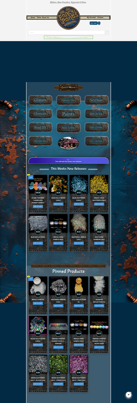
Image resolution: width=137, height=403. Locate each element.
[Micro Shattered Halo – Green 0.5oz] (58, 364)
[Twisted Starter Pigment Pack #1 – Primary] (58, 324)
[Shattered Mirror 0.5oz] (58, 285)
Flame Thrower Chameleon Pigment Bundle (38, 200)
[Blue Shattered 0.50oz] (78, 184)
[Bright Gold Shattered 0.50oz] (99, 184)
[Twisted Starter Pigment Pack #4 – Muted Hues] (99, 324)
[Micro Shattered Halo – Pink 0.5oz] (78, 364)
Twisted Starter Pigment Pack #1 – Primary (58, 341)
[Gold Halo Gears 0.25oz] (58, 184)
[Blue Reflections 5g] (38, 223)
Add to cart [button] (38, 206)
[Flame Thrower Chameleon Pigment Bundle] (38, 184)
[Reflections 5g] (38, 285)
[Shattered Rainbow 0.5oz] (99, 223)
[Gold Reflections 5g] (78, 285)
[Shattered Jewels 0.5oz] (78, 223)
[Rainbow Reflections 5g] (99, 285)
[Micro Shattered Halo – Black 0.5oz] (38, 364)
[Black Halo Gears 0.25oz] (38, 324)
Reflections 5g (38, 299)
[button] (35, 17)
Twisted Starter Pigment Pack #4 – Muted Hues (99, 341)
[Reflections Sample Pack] (58, 223)
